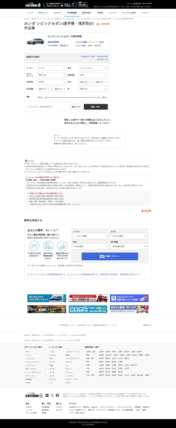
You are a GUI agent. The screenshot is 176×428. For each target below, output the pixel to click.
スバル (52, 372)
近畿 (87, 365)
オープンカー (30, 376)
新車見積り (87, 13)
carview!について (75, 407)
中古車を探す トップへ (67, 325)
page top (146, 325)
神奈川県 (108, 355)
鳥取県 (101, 368)
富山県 (114, 358)
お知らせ (94, 407)
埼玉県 (115, 355)
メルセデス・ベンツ (73, 352)
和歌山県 (134, 365)
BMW (68, 355)
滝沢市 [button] (41, 82)
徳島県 (101, 372)
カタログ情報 (81, 42)
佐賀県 (107, 375)
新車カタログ (36, 335)
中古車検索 (72, 13)
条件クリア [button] (76, 107)
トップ (30, 13)
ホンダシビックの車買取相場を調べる (82, 274)
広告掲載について (114, 410)
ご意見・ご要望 (140, 410)
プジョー (69, 372)
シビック (59, 340)
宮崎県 (133, 375)
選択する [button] (42, 75)
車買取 (100, 13)
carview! (26, 18)
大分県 (126, 375)
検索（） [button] (96, 107)
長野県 (107, 358)
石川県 (120, 358)
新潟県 (101, 358)
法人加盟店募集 (127, 410)
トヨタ (52, 352)
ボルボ (68, 383)
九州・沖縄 (90, 375)
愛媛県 (114, 372)
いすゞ (52, 383)
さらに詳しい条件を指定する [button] (41, 107)
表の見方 (31, 161)
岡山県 (114, 368)
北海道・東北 (90, 352)
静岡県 (114, 362)
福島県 (139, 352)
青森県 (107, 352)
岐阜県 (107, 362)
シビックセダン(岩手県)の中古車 (102, 18)
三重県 (120, 362)
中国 (87, 368)
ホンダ (52, 362)
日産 (51, 358)
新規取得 (137, 4)
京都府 (114, 365)
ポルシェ (69, 369)
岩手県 (114, 352)
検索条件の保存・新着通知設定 (95, 56)
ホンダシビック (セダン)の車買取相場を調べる (46, 274)
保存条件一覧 (102, 59)
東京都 (101, 355)
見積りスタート (113, 256)
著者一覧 (91, 410)
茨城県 (128, 355)
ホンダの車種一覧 (57, 18)
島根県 (107, 368)
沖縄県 (147, 375)
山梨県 (147, 355)
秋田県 (126, 352)
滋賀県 (120, 365)
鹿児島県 (140, 375)
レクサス (53, 355)
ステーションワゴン (32, 362)
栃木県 (134, 355)
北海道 (101, 352)
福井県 (126, 358)
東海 (87, 362)
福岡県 (101, 375)
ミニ (67, 365)
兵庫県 (107, 365)
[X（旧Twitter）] (52, 395)
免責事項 (146, 407)
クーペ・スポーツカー (33, 372)
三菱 (51, 365)
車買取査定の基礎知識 (109, 274)
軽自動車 (29, 379)
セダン (28, 352)
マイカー (145, 13)
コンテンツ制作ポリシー (77, 410)
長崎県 (114, 375)
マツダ (52, 369)
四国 (87, 372)
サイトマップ (101, 410)
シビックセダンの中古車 (83, 18)
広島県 (120, 368)
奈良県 (126, 365)
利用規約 (138, 407)
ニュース (113, 13)
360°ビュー (43, 13)
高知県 (120, 372)
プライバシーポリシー (107, 407)
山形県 (133, 352)
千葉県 (122, 355)
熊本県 (120, 375)
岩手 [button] (82, 75)
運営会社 (86, 407)
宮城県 (120, 352)
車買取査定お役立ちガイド (130, 274)
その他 (28, 383)
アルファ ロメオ (72, 379)
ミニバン (29, 355)
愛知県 (101, 362)
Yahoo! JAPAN (147, 4)
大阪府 (101, 365)
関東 (87, 355)
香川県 (107, 372)
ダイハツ (53, 379)
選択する (83, 89)
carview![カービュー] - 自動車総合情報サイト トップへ (97, 325)
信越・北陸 (90, 358)
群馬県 (141, 355)
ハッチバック (30, 358)
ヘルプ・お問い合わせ (77, 413)
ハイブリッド (30, 365)
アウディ (69, 362)
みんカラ (59, 410)
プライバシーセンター (125, 407)
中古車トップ (35, 18)
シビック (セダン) (62, 335)
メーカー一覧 (45, 18)
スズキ (52, 376)
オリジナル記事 (129, 13)
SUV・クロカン (31, 369)
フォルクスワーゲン (73, 358)
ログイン (130, 4)
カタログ (57, 13)
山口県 (126, 368)
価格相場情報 (53, 42)
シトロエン (70, 376)
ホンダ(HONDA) (48, 335)
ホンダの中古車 (69, 18)
